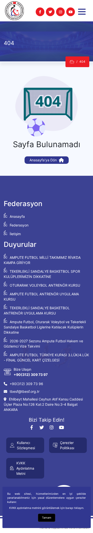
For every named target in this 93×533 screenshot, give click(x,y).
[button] (82, 12)
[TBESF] (71, 61)
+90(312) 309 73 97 (31, 374)
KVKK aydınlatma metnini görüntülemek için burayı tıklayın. (46, 508)
